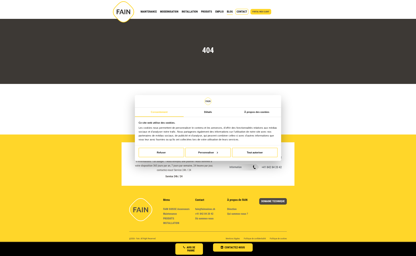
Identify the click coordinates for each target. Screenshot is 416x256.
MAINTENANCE (149, 11)
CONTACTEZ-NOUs (235, 247)
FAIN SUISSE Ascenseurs (176, 209)
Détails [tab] (208, 112)
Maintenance (170, 213)
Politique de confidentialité (255, 238)
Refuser (161, 152)
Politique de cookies (278, 238)
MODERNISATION (169, 11)
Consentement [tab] (159, 112)
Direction (232, 209)
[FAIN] (123, 11)
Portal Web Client (260, 12)
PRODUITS (206, 11)
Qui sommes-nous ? (237, 213)
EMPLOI (219, 11)
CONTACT (242, 11)
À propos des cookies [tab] (256, 112)
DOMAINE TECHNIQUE (273, 201)
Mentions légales (233, 238)
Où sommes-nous (204, 218)
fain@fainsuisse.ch (205, 209)
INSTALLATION (190, 11)
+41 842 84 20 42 (272, 167)
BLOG (230, 11)
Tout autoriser (255, 152)
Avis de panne (191, 249)
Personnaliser (206, 152)
